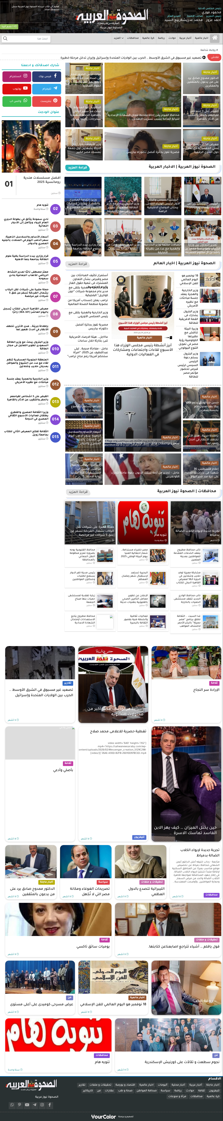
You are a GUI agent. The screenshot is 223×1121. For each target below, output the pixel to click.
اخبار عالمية (201, 38)
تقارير (82, 1085)
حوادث (172, 38)
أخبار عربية (185, 38)
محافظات (133, 38)
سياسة (165, 1090)
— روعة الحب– (192, 58)
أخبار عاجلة (213, 1085)
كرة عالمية (148, 38)
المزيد (117, 38)
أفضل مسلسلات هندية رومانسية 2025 (42, 180)
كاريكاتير (88, 1090)
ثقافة (201, 1090)
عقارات (109, 1090)
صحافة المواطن (147, 1090)
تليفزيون (214, 1090)
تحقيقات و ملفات (100, 1085)
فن (99, 1090)
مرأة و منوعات (177, 1096)
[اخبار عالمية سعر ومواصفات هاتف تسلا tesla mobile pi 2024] (135, 419)
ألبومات (162, 1085)
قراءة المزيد (77, 168)
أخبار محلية (178, 1085)
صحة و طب (125, 1090)
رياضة (161, 38)
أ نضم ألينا (8, 26)
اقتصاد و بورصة (125, 1085)
